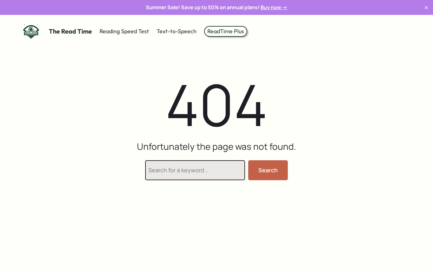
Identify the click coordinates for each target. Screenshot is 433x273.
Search (268, 170)
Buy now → (274, 7)
